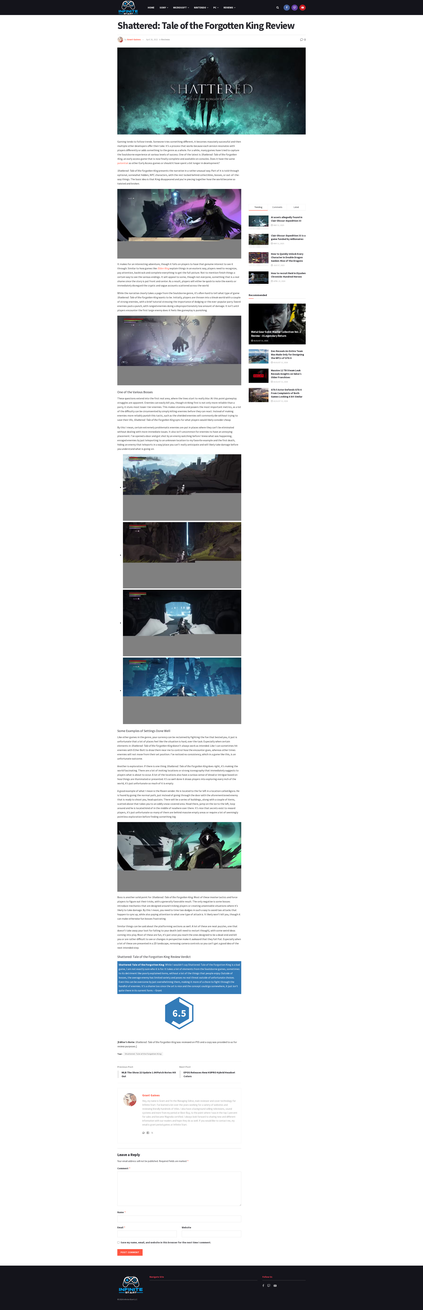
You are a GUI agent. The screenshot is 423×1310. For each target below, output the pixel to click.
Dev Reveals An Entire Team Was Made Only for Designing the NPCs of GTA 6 (287, 354)
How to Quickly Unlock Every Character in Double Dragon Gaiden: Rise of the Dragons (287, 257)
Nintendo (200, 7)
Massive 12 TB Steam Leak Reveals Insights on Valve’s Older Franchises (286, 374)
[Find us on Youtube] (302, 7)
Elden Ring (163, 268)
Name (121, 1212)
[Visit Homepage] (128, 7)
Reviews (228, 7)
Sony (163, 7)
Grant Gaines (134, 39)
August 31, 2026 (260, 340)
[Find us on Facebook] (287, 7)
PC (214, 7)
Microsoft (180, 7)
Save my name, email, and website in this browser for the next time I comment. (166, 1242)
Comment (124, 1168)
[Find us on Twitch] (294, 7)
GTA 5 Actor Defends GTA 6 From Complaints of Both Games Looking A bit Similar (286, 393)
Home (151, 7)
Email (121, 1227)
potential (122, 163)
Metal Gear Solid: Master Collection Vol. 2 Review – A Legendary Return (276, 334)
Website (186, 1227)
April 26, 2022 (152, 39)
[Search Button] (277, 7)
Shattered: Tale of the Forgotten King (143, 1054)
